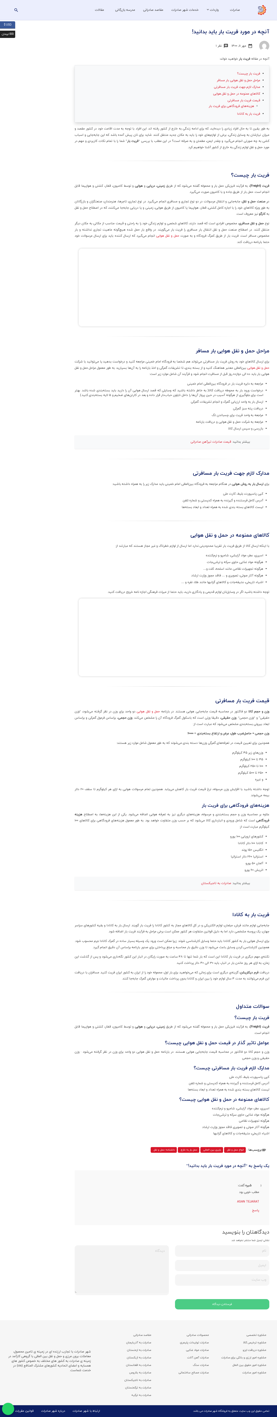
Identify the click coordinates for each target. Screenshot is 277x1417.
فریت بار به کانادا (248, 114)
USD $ (9, 24)
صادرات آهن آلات (198, 1358)
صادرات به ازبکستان (139, 1358)
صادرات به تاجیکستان (216, 883)
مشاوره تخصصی (256, 1335)
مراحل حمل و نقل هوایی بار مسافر (238, 80)
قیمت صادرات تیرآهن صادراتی (211, 442)
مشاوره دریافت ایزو (254, 1350)
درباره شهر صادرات (53, 1411)
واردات (214, 10)
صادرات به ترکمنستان (138, 1388)
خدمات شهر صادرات (184, 10)
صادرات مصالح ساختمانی (193, 1373)
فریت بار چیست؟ (248, 73)
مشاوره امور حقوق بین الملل (249, 1365)
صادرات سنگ (201, 1365)
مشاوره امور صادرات (254, 1373)
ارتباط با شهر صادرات (86, 1411)
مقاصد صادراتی (153, 10)
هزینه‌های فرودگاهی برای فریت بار (231, 106)
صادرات (235, 10)
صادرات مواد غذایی (197, 1350)
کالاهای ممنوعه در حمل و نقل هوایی (236, 94)
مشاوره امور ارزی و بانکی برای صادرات (243, 1358)
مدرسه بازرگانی (125, 10)
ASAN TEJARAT (248, 1201)
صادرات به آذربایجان (138, 1343)
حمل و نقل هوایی (167, 236)
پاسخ (255, 1210)
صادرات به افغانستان (138, 1365)
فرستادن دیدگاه (222, 1304)
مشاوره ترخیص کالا (254, 1343)
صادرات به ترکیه (141, 1395)
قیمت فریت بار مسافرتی (244, 100)
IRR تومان (8, 34)
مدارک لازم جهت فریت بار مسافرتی (237, 87)
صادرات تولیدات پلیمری (194, 1343)
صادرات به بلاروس (140, 1373)
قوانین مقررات (24, 1411)
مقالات (99, 10)
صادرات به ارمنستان (139, 1350)
